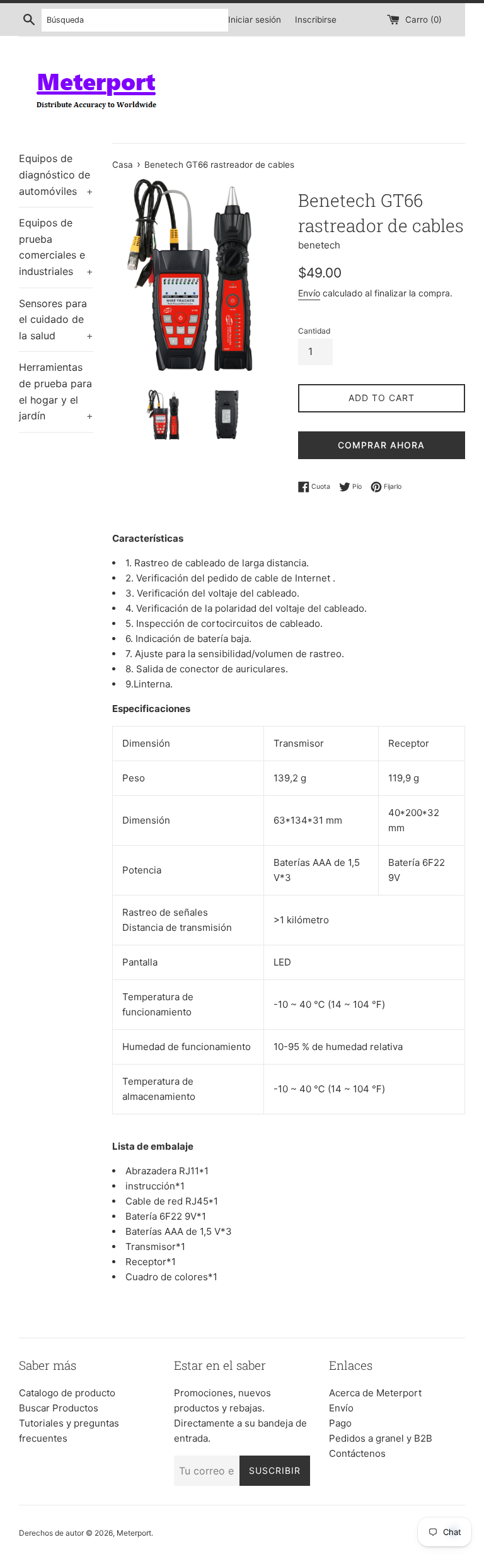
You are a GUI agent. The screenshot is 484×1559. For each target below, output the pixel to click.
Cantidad (314, 331)
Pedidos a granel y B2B (380, 1438)
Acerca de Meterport (375, 1393)
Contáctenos (357, 1453)
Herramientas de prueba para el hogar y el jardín (56, 391)
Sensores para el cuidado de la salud (56, 319)
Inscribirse (316, 20)
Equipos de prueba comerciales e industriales (56, 246)
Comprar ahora (381, 445)
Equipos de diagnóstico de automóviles (56, 174)
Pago (340, 1423)
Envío (309, 293)
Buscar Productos (58, 1408)
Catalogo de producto (67, 1393)
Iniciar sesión (254, 20)
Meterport (134, 1533)
